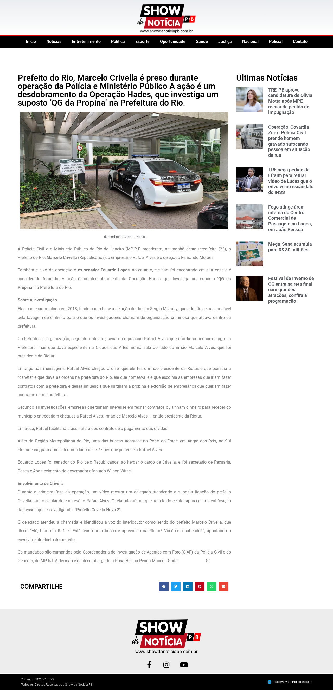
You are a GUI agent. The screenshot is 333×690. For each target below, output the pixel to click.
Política (118, 41)
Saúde (202, 41)
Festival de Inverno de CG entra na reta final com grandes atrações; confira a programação (291, 289)
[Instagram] (166, 664)
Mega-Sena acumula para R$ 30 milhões (290, 246)
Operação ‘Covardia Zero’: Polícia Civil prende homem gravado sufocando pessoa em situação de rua (289, 141)
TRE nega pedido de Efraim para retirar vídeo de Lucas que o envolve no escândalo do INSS (290, 181)
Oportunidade (172, 41)
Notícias (53, 41)
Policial (276, 41)
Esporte (142, 41)
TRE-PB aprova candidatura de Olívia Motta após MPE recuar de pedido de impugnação (290, 101)
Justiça (225, 41)
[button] (164, 586)
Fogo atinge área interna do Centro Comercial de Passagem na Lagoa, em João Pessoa (290, 218)
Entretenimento (86, 41)
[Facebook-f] (149, 664)
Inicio (31, 41)
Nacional (250, 41)
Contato (300, 41)
